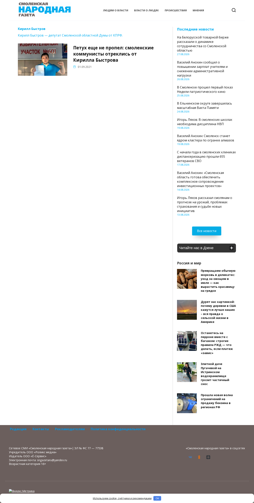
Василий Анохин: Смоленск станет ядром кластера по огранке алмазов (205, 138)
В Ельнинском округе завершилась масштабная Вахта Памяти (204, 105)
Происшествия (176, 10)
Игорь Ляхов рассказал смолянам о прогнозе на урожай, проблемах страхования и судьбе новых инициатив (204, 204)
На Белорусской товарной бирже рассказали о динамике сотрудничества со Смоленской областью (203, 44)
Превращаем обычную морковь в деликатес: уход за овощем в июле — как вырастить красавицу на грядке (218, 281)
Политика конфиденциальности (118, 429)
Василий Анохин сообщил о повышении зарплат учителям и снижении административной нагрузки (202, 69)
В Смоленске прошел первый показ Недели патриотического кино (205, 89)
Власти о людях (146, 10)
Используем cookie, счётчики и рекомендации (122, 498)
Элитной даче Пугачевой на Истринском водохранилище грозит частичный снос (215, 374)
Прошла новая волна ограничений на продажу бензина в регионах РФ (217, 401)
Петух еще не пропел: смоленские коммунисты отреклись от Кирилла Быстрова (113, 54)
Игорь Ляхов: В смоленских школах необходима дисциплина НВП (204, 121)
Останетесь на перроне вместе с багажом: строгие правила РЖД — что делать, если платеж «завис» (217, 343)
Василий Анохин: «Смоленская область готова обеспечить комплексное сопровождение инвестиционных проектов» (200, 179)
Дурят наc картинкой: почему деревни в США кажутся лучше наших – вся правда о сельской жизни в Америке (218, 312)
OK (157, 498)
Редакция (18, 429)
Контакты (41, 429)
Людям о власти (115, 10)
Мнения (198, 10)
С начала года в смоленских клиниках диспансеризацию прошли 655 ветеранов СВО (206, 156)
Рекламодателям (70, 429)
